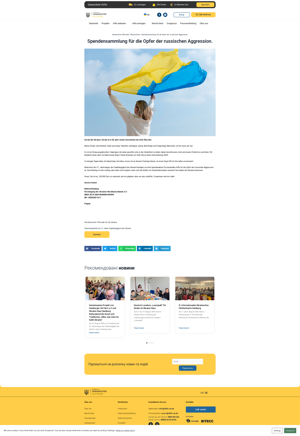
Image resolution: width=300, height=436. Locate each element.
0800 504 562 (173, 417)
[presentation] (81, 300)
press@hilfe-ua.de (170, 413)
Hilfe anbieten (119, 23)
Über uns (204, 23)
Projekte (105, 23)
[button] (146, 342)
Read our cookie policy (125, 430)
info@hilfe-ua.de (166, 409)
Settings (277, 430)
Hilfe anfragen (139, 23)
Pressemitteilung (188, 23)
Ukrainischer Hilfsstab (120, 35)
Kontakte (121, 423)
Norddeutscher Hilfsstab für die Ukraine (100, 222)
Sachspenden (90, 418)
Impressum (122, 409)
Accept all (290, 430)
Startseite (93, 23)
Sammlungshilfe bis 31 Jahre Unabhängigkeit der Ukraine (107, 228)
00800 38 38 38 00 (168, 420)
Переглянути (94, 333)
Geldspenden (89, 423)
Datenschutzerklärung (126, 413)
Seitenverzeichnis (125, 418)
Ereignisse (172, 23)
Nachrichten (157, 23)
